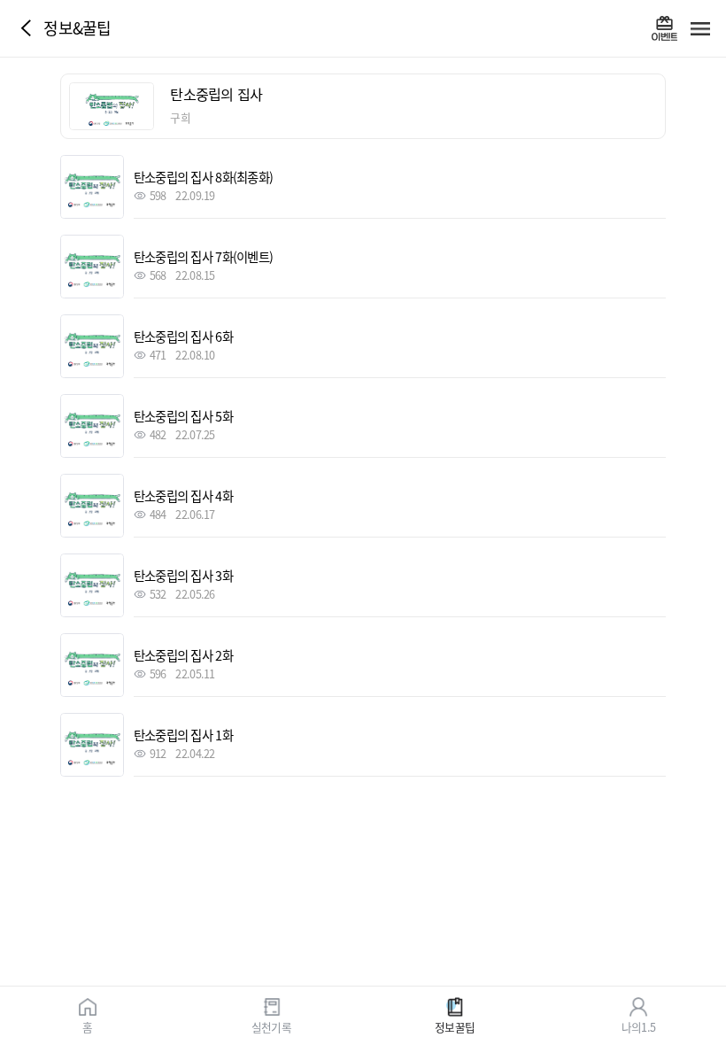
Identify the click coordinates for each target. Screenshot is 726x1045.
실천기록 (271, 1025)
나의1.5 (638, 1025)
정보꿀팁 (455, 1025)
